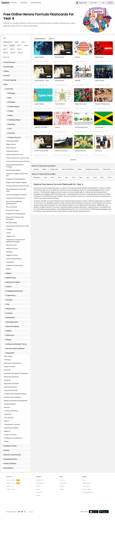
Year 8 (12, 49)
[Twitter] (19, 511)
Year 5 (19, 45)
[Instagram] (25, 511)
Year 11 (13, 53)
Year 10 (5, 53)
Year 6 (26, 45)
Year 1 (17, 42)
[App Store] (93, 511)
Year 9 (19, 49)
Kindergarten (7, 42)
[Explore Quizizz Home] (5, 3)
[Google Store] (104, 511)
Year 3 (5, 45)
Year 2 (24, 42)
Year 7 (5, 49)
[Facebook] (22, 511)
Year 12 (20, 53)
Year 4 (12, 45)
